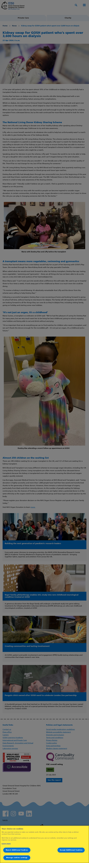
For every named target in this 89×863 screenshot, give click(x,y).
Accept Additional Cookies (71, 850)
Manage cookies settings (16, 858)
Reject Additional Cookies (17, 850)
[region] (44, 844)
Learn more (6, 844)
